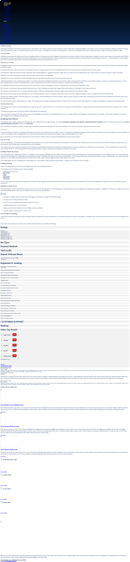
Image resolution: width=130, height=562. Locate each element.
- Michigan (7, 36)
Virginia (7, 17)
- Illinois (7, 33)
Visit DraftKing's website (6, 365)
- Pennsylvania (8, 28)
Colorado (7, 9)
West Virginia (8, 7)
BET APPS (4, 532)
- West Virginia (8, 29)
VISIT (14, 334)
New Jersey (7, 13)
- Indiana (7, 34)
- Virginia (7, 39)
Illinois (6, 11)
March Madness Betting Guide (9, 449)
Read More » (3, 412)
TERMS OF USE (5, 530)
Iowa (6, 16)
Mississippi (7, 18)
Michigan (7, 15)
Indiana (7, 12)
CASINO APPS (5, 534)
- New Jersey (8, 35)
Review (14, 335)
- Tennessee (7, 31)
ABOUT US (5, 529)
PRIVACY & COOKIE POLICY (7, 531)
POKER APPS (5, 533)
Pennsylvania (8, 6)
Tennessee (7, 10)
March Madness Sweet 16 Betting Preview (12, 405)
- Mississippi (8, 40)
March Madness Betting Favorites (10, 426)
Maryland (7, 20)
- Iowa (6, 38)
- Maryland (7, 41)
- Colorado (7, 30)
